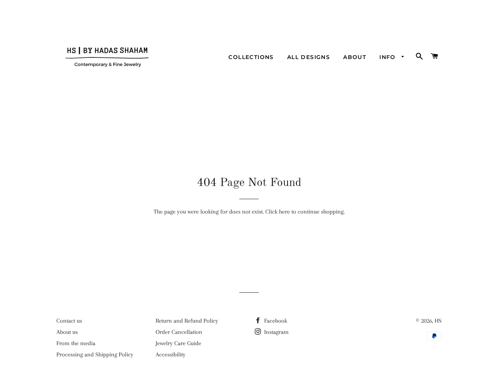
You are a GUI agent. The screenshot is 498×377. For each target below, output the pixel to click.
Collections (251, 57)
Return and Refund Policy (187, 320)
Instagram (276, 331)
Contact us (69, 320)
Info (388, 57)
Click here (277, 211)
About (354, 57)
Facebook (275, 320)
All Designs (308, 57)
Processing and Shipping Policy (94, 354)
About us (67, 331)
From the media (75, 343)
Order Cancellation (179, 331)
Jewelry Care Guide (178, 343)
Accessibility (171, 354)
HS (438, 320)
